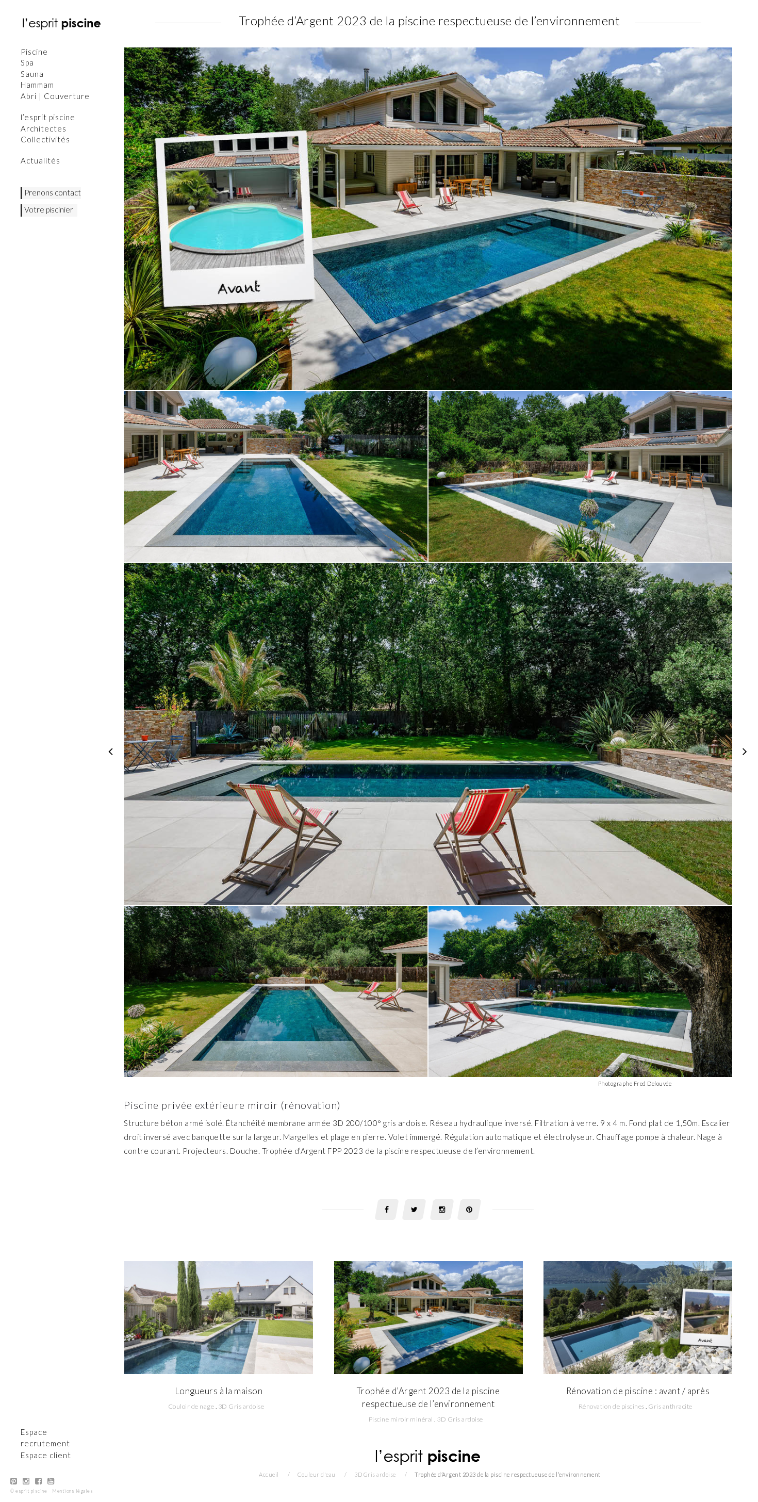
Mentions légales (72, 1491)
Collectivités (45, 139)
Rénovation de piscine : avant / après (638, 1390)
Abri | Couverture (55, 96)
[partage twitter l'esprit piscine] (414, 1209)
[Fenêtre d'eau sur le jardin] (111, 751)
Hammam (37, 84)
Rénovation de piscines (612, 1406)
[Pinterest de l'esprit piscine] (14, 1480)
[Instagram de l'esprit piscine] (26, 1480)
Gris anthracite (670, 1406)
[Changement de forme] (745, 751)
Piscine (34, 51)
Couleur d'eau (317, 1474)
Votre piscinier (48, 209)
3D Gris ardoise (241, 1406)
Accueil (269, 1474)
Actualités (40, 160)
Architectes (44, 128)
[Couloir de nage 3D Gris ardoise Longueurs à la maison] (218, 1316)
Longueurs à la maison (219, 1390)
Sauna (32, 73)
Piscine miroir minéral (401, 1419)
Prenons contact (52, 192)
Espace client (46, 1455)
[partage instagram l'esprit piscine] (442, 1209)
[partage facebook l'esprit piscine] (386, 1209)
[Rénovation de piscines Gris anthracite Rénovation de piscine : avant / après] (637, 1316)
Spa (27, 62)
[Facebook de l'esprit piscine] (38, 1480)
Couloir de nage (191, 1406)
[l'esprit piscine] (62, 23)
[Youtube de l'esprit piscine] (51, 1480)
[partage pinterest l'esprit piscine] (469, 1209)
